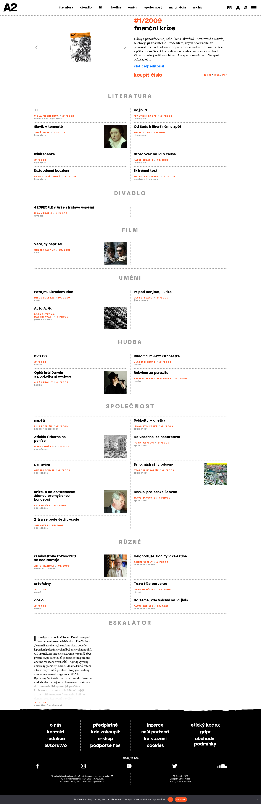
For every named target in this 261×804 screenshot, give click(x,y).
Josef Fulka (142, 132)
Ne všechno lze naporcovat (157, 437)
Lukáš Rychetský (146, 426)
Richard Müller (144, 590)
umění (132, 8)
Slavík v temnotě (48, 127)
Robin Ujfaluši (144, 443)
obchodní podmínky (205, 741)
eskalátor (40, 705)
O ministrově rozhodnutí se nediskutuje (55, 558)
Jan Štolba (42, 132)
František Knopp (145, 116)
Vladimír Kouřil (145, 362)
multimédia (177, 8)
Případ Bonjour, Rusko (153, 292)
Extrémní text (146, 171)
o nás (55, 725)
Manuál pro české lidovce (155, 492)
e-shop (105, 739)
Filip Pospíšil (43, 426)
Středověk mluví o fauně (155, 154)
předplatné (105, 725)
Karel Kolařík (143, 160)
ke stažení (155, 739)
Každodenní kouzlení (51, 171)
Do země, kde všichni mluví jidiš (161, 600)
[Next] (120, 47)
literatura (66, 8)
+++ (37, 110)
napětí (39, 420)
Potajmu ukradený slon (53, 292)
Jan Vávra (41, 525)
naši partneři (155, 732)
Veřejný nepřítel (48, 244)
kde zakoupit (105, 732)
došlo (39, 600)
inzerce (155, 725)
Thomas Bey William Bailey (152, 378)
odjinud (140, 110)
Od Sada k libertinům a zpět (157, 127)
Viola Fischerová (46, 116)
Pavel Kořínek (143, 606)
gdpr (205, 732)
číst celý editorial (149, 66)
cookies (155, 746)
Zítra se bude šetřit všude (56, 519)
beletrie (138, 179)
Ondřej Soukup (44, 470)
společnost (153, 8)
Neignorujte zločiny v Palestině (160, 556)
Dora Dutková (44, 314)
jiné (136, 300)
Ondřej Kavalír (44, 250)
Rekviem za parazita (151, 373)
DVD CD (40, 356)
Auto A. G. (43, 308)
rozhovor (40, 568)
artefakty (42, 584)
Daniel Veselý (143, 562)
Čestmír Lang (143, 298)
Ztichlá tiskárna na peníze (50, 439)
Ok (170, 799)
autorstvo (56, 746)
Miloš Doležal (44, 298)
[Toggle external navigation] (254, 7)
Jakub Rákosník (144, 498)
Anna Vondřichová (47, 176)
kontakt (55, 732)
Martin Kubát (43, 317)
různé (51, 568)
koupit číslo (148, 75)
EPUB (216, 75)
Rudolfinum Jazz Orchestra (157, 356)
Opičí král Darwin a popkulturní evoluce (52, 375)
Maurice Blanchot (147, 176)
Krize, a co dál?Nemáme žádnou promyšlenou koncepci (54, 496)
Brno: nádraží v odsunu (153, 464)
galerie (38, 319)
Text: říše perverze (150, 584)
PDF (224, 75)
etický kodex (205, 725)
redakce (56, 739)
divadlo (86, 8)
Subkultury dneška (149, 420)
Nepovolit (180, 799)
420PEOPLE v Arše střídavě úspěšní (64, 207)
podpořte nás (105, 746)
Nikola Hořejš (44, 446)
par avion (42, 464)
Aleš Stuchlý (43, 382)
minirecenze (44, 154)
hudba (116, 8)
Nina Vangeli (43, 213)
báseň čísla (41, 118)
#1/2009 (148, 21)
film (101, 8)
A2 (9, 8)
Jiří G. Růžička (44, 566)
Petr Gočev (42, 505)
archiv (197, 8)
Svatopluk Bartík (146, 470)
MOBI (207, 75)
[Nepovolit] (257, 799)
